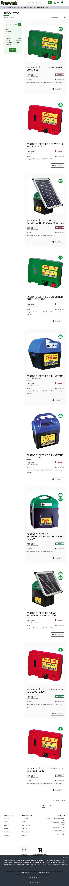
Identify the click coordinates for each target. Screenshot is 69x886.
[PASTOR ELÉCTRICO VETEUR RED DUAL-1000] (45, 43)
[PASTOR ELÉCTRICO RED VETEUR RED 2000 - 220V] (45, 120)
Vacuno (9, 44)
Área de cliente (26, 825)
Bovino (6, 825)
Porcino (18, 42)
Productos (25, 818)
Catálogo (24, 835)
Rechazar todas (44, 873)
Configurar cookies (34, 877)
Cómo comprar (26, 832)
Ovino (5, 821)
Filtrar (13, 50)
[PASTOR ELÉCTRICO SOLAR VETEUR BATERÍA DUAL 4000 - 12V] (45, 196)
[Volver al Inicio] (9, 2)
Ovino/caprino (10, 42)
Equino (8, 40)
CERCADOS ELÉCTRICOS (15, 7)
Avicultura (18, 38)
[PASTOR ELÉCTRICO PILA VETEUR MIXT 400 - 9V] (45, 352)
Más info (59, 89)
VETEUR (9, 32)
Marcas (24, 821)
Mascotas (18, 40)
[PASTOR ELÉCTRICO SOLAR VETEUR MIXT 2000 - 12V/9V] (45, 589)
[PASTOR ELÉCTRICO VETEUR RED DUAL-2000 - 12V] (45, 273)
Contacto (24, 828)
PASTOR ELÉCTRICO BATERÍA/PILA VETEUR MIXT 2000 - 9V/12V (45, 536)
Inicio (5, 7)
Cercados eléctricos (29, 7)
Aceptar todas (25, 873)
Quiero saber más (34, 882)
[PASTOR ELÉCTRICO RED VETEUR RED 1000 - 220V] (45, 744)
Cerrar (66, 857)
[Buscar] (50, 2)
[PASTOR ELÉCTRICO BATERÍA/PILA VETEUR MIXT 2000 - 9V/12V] (45, 510)
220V (8, 38)
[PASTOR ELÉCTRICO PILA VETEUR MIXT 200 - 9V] (45, 431)
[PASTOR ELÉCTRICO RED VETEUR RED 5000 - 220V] (45, 665)
